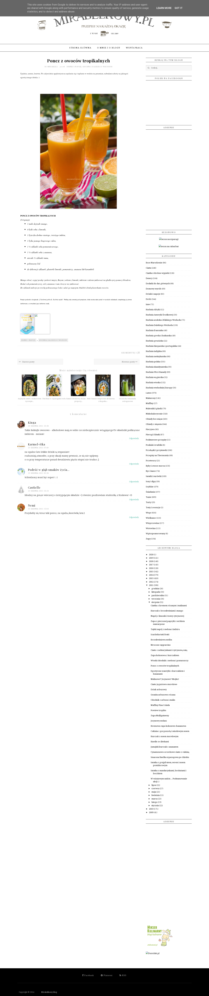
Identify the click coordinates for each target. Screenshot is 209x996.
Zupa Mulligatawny (160, 715)
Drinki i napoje (74, 66)
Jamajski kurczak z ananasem (164, 747)
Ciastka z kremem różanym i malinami (169, 605)
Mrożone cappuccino (161, 645)
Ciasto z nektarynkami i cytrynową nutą (169, 650)
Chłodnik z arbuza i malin (163, 700)
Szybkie (149, 487)
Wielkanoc (151, 518)
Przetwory (151, 460)
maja (154, 792)
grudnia (155, 588)
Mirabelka (53, 66)
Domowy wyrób (153, 289)
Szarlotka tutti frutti (160, 634)
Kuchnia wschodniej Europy (159, 388)
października (157, 595)
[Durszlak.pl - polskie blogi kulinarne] (152, 953)
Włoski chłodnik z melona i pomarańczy (169, 660)
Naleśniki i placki (154, 408)
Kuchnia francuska (154, 330)
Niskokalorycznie (154, 414)
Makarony (151, 398)
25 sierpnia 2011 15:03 (38, 509)
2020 (151, 554)
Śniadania (150, 492)
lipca (154, 785)
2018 (151, 561)
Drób (148, 299)
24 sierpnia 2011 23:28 (38, 426)
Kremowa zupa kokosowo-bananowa (168, 726)
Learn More (164, 8)
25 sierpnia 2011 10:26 (38, 491)
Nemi (31, 505)
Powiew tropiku (158, 710)
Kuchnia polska (153, 361)
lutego (154, 802)
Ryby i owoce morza (155, 466)
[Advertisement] (169, 179)
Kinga (32, 422)
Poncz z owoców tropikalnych (165, 666)
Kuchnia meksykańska (156, 356)
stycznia (155, 805)
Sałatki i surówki (153, 476)
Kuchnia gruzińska (154, 341)
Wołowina (150, 528)
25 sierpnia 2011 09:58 (38, 473)
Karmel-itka (36, 444)
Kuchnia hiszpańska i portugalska (161, 346)
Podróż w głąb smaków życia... (48, 470)
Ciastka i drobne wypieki (157, 273)
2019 (151, 558)
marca (154, 799)
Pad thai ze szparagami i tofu (54, 399)
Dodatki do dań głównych (158, 283)
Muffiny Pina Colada (160, 705)
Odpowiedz (134, 438)
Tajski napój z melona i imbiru (165, 629)
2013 (151, 578)
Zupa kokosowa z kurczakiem (165, 655)
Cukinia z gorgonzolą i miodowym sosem (170, 731)
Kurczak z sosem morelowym (164, 736)
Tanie (148, 497)
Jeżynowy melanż (159, 721)
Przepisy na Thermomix (157, 455)
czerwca (155, 788)
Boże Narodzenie (154, 263)
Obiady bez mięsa (154, 419)
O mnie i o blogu (108, 48)
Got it (179, 8)
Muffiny (149, 403)
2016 (151, 568)
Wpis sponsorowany (155, 533)
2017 (151, 564)
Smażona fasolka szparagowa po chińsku (170, 757)
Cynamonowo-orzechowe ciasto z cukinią (170, 752)
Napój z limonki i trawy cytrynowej (167, 616)
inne (148, 304)
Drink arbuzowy (159, 689)
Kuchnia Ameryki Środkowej (159, 315)
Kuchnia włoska (153, 382)
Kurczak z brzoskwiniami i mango (167, 611)
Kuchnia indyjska (154, 351)
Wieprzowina (152, 523)
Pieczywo (150, 429)
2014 (151, 575)
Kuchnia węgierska (155, 377)
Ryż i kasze (151, 471)
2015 (151, 571)
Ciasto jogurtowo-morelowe (164, 684)
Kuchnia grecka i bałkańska (159, 335)
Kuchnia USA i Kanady (156, 372)
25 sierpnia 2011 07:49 (38, 448)
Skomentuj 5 (129, 353)
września (155, 599)
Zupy (148, 539)
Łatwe (148, 393)
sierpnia (155, 602)
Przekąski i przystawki (156, 450)
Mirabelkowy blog (46, 992)
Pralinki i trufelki (154, 445)
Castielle (34, 487)
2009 (151, 812)
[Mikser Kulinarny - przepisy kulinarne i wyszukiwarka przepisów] (159, 946)
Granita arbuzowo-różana (163, 695)
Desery (149, 278)
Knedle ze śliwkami (160, 741)
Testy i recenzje (153, 507)
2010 (151, 809)
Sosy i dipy (151, 481)
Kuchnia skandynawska (157, 367)
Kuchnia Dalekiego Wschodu (97, 66)
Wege (148, 513)
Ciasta (148, 268)
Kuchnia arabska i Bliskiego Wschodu (163, 320)
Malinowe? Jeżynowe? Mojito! (165, 679)
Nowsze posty (128, 362)
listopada (155, 592)
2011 (151, 585)
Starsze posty (28, 362)
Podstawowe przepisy (156, 440)
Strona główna (80, 48)
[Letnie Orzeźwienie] (27, 333)
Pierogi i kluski (153, 434)
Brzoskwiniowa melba (161, 640)
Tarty (148, 502)
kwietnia (155, 795)
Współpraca (134, 48)
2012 (151, 582)
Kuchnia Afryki (153, 309)
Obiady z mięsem (154, 424)
